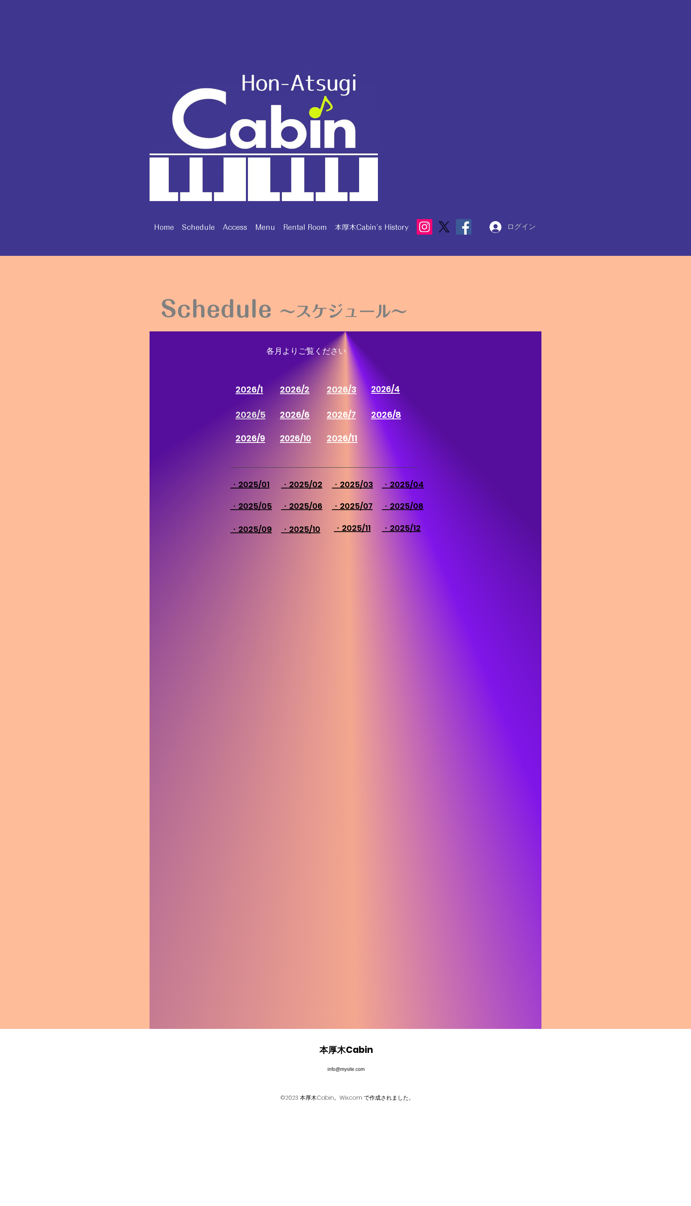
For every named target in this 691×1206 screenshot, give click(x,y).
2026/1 (249, 389)
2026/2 (295, 389)
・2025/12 (401, 528)
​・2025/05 (251, 506)
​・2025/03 (352, 484)
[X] (444, 227)
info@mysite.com (346, 1069)
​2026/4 (385, 389)
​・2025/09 (251, 529)
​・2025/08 (402, 506)
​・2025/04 (403, 484)
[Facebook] (463, 227)
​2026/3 (341, 389)
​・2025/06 (301, 506)
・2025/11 (352, 528)
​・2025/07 (352, 506)
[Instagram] (424, 227)
